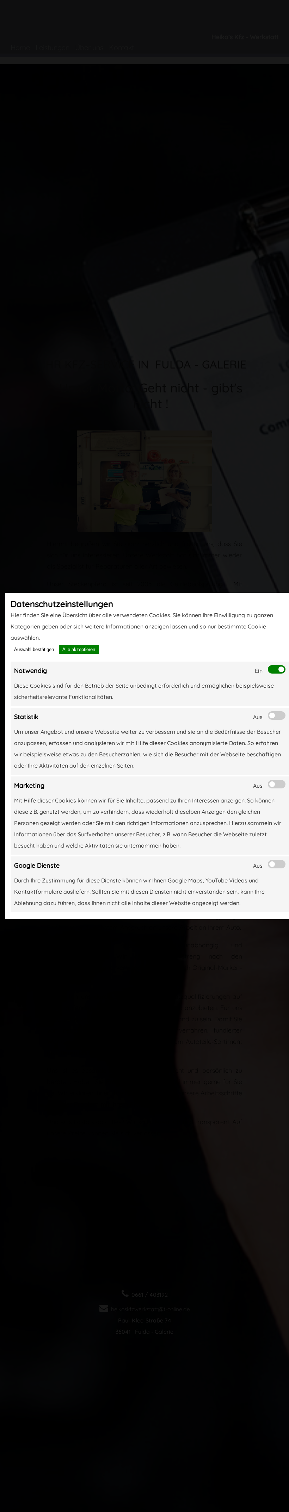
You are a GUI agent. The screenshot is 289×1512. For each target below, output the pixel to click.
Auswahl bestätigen (34, 649)
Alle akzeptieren (78, 649)
